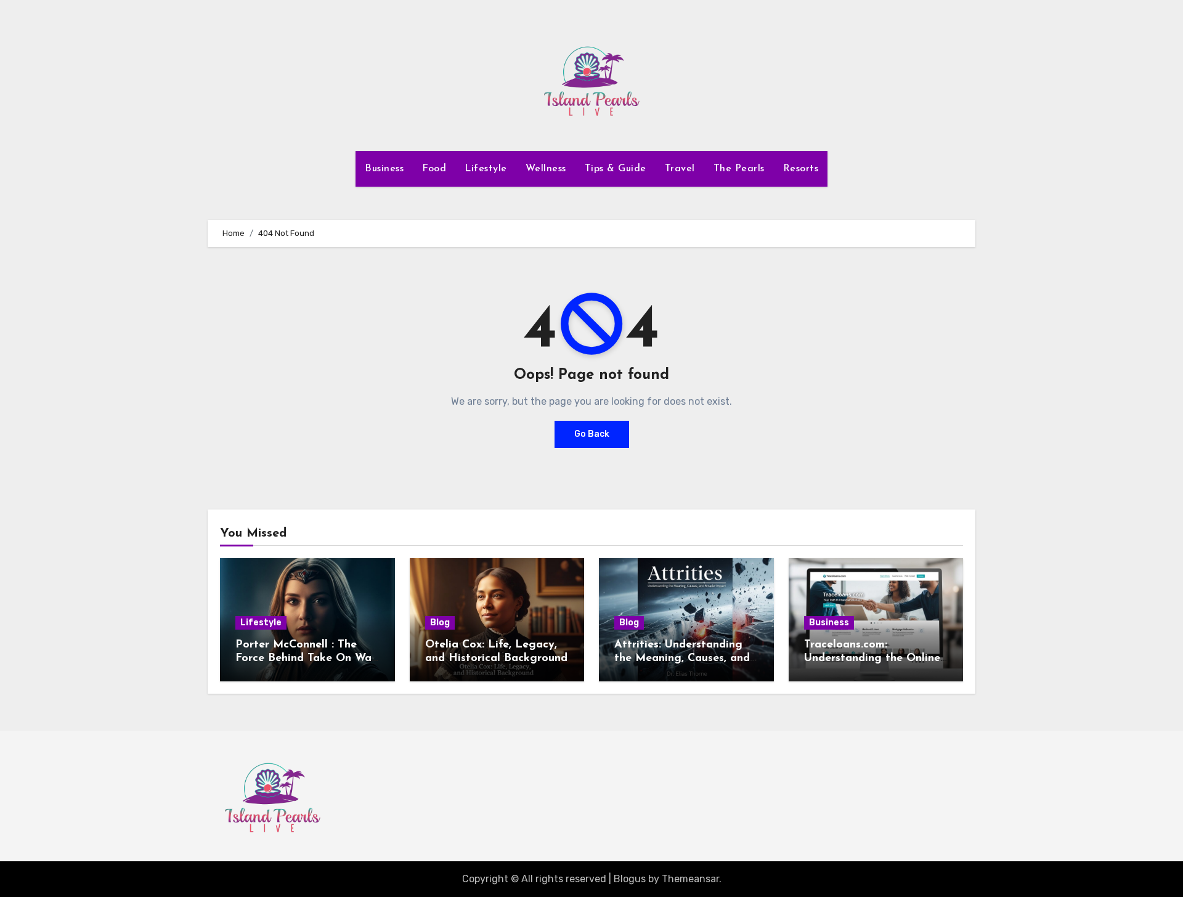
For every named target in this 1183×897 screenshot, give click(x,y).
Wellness (546, 169)
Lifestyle (486, 169)
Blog (440, 622)
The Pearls (739, 169)
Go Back (591, 434)
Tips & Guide (615, 169)
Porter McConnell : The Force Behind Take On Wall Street (306, 658)
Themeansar (690, 879)
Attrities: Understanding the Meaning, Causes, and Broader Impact (682, 658)
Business (384, 169)
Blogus (630, 879)
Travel (680, 169)
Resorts (801, 169)
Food (434, 169)
